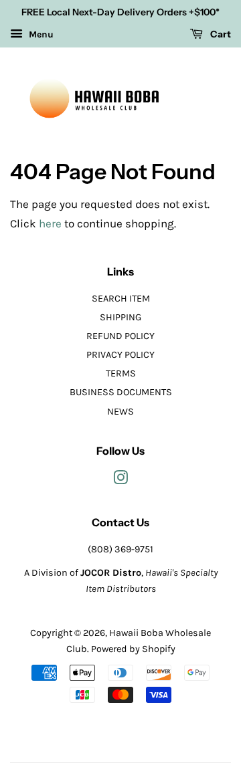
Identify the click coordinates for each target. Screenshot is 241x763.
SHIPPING (120, 317)
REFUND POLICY (120, 336)
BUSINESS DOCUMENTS (121, 392)
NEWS (120, 411)
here (50, 223)
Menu (40, 34)
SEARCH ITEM (121, 298)
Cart (219, 34)
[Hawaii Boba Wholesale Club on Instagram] (120, 480)
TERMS (121, 373)
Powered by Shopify (133, 649)
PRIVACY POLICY (120, 354)
